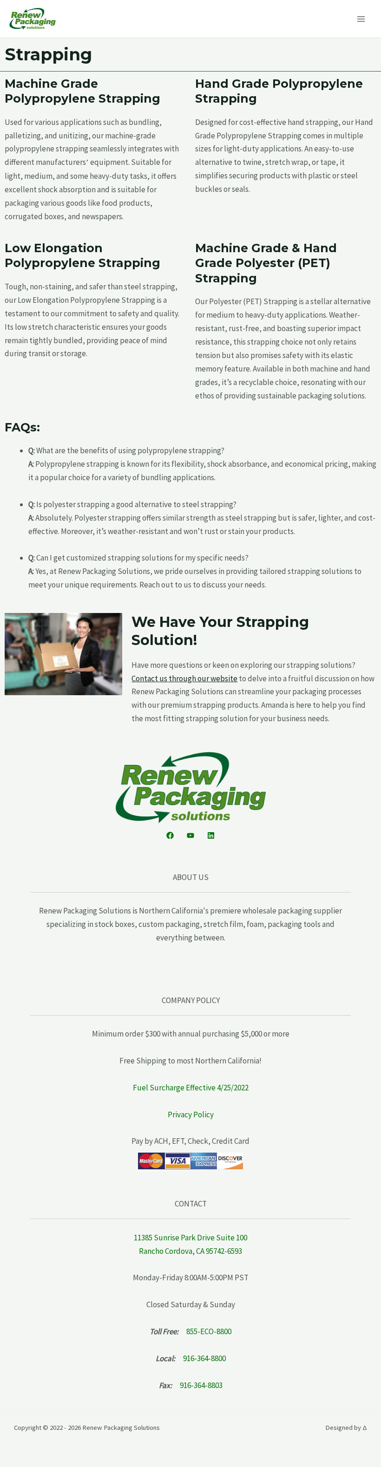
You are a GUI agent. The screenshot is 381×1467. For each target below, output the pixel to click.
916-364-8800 (204, 1358)
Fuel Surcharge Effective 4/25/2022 (191, 1087)
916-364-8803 (201, 1385)
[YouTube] (190, 835)
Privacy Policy (191, 1114)
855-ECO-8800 (208, 1331)
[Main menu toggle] (361, 19)
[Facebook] (170, 835)
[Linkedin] (211, 835)
